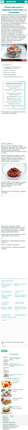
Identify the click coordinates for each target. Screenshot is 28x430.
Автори (12, 416)
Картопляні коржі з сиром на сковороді (17, 407)
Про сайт (5, 416)
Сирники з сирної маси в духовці (17, 390)
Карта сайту (6, 420)
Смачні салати (16, 98)
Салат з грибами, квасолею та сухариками (5, 303)
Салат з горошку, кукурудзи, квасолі (6, 315)
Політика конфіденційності (9, 424)
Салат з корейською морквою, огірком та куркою (14, 359)
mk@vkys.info (6, 419)
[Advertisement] (14, 129)
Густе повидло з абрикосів (16, 381)
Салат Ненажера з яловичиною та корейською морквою (16, 365)
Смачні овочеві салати (14, 100)
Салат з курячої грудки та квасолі (16, 375)
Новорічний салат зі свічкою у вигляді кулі (20, 315)
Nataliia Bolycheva (14, 94)
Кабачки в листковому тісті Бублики (17, 399)
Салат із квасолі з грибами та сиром (19, 302)
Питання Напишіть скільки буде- (13, 343)
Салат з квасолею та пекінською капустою (6, 291)
